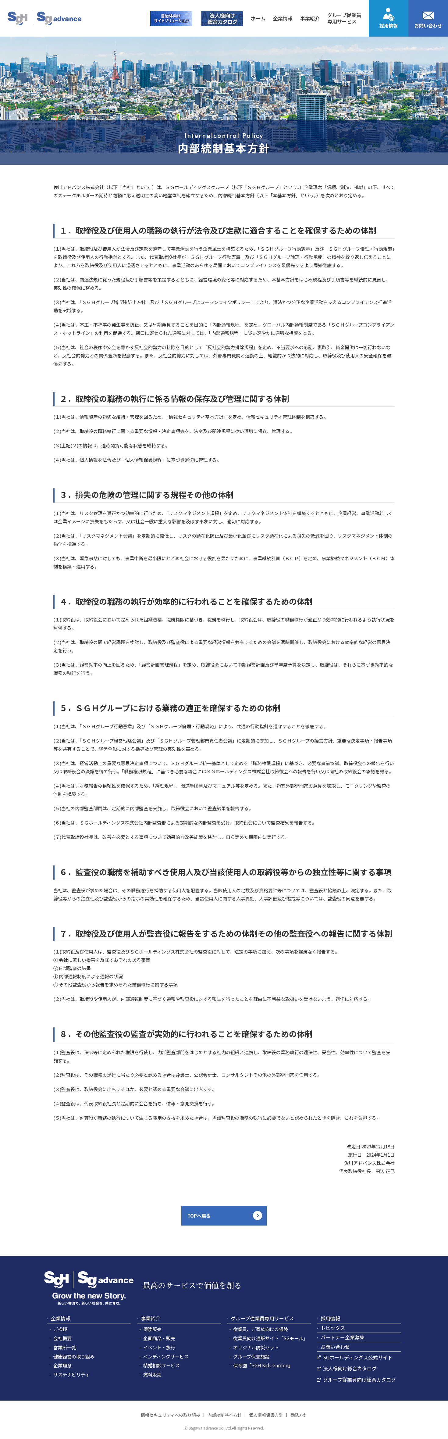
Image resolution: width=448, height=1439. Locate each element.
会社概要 (62, 1338)
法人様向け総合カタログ (350, 1368)
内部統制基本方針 (225, 1415)
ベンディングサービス (166, 1356)
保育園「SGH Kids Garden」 (263, 1365)
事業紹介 (150, 1318)
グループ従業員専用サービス (262, 1318)
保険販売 (152, 1329)
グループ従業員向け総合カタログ (359, 1379)
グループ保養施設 (251, 1356)
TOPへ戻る (199, 1215)
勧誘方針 (299, 1415)
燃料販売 (152, 1374)
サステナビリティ (71, 1374)
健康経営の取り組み (73, 1356)
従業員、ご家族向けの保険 (260, 1329)
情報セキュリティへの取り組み (170, 1415)
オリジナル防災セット (256, 1347)
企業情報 (60, 1318)
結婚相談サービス (161, 1365)
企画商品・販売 (159, 1338)
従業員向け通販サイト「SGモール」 (270, 1338)
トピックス (333, 1327)
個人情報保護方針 (266, 1415)
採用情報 (388, 25)
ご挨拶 (60, 1329)
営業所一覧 (64, 1347)
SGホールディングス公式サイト (358, 1357)
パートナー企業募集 (342, 1337)
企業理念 (62, 1365)
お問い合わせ (428, 25)
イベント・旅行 (159, 1347)
